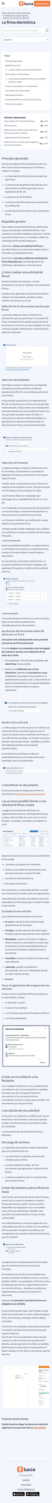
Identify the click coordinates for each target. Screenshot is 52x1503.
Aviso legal (26, 1484)
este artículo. (40, 1427)
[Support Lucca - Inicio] (26, 3)
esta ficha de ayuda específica (30, 793)
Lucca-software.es (26, 1489)
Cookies (26, 1479)
